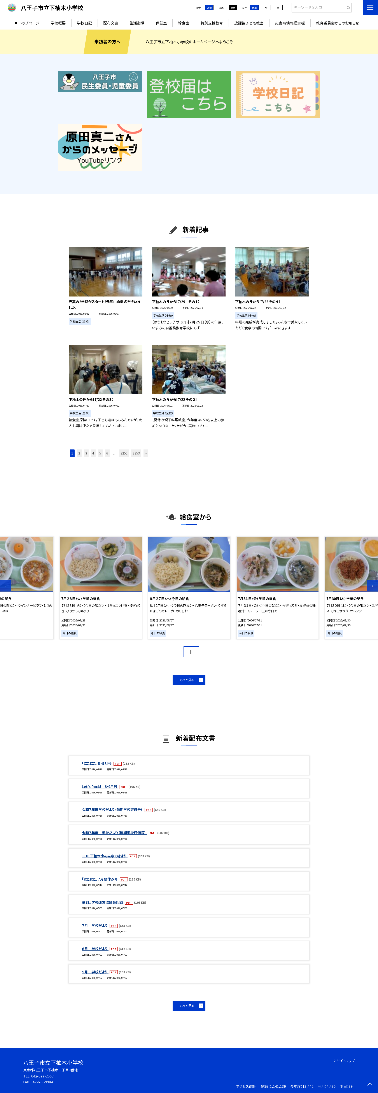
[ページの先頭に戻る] (370, 1085)
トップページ (29, 23)
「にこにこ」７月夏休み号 (100, 879)
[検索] (348, 7)
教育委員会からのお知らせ (337, 23)
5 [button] (100, 453)
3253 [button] (136, 453)
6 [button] (107, 453)
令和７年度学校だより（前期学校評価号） (113, 809)
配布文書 (110, 23)
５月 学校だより (95, 971)
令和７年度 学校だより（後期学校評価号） (114, 832)
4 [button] (93, 453)
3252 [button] (124, 453)
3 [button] (86, 453)
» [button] (146, 453)
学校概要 (58, 23)
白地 (221, 7)
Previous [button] (5, 585)
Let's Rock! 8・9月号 (100, 786)
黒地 (233, 7)
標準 (254, 7)
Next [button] (372, 585)
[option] (189, 588)
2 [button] (79, 453)
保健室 (161, 23)
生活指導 (137, 23)
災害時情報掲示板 (290, 23)
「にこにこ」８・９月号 (97, 763)
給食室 (183, 23)
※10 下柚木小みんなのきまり (105, 855)
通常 (209, 7)
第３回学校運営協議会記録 (103, 902)
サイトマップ (346, 1060)
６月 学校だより (95, 948)
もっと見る (187, 679)
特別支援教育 (212, 23)
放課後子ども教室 (249, 23)
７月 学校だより (95, 925)
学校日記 (84, 23)
